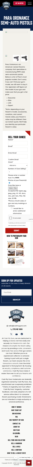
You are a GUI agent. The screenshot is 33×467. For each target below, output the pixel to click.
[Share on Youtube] (16, 334)
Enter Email (12, 153)
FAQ (16, 417)
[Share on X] (11, 334)
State (10, 162)
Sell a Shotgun (16, 450)
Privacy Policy (24, 460)
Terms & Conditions (22, 225)
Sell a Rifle (16, 447)
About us (16, 427)
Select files (13, 188)
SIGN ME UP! (16, 300)
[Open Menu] (30, 3)
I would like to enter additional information (19, 211)
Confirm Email (13, 159)
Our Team (16, 430)
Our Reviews (16, 413)
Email (10, 146)
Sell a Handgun (16, 443)
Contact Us (16, 423)
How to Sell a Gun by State (16, 453)
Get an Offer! (19, 3)
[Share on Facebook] (22, 334)
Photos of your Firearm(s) (17, 180)
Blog (16, 436)
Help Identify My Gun (16, 420)
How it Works (16, 407)
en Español (16, 433)
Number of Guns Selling (17, 169)
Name (10, 140)
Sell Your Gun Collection (16, 440)
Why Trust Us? (16, 410)
